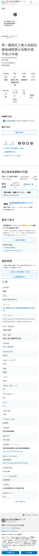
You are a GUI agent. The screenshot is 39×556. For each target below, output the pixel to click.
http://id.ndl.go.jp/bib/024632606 (15, 463)
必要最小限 (10, 553)
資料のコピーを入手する (9, 531)
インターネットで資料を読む (11, 528)
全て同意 (29, 553)
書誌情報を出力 (10, 152)
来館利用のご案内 (28, 185)
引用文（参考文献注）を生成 (15, 148)
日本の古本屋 (9, 247)
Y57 (4, 406)
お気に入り (6, 144)
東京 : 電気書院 (8, 347)
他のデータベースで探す (13, 156)
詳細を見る (32, 96)
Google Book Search (12, 250)
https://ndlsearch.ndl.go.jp (13, 451)
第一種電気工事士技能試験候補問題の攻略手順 (19, 309)
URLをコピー (13, 144)
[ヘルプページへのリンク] (11, 37)
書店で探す (20, 132)
